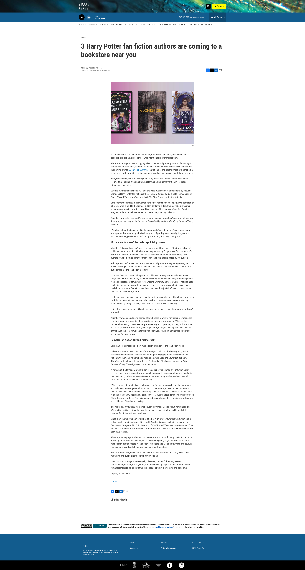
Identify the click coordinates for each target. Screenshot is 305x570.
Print (221, 69)
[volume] (89, 17)
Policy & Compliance (168, 548)
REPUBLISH (99, 526)
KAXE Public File (198, 543)
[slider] (92, 17)
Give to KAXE (117, 25)
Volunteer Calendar (189, 25)
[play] (82, 17)
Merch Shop (207, 25)
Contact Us (134, 548)
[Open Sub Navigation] (85, 25)
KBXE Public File (198, 548)
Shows (103, 25)
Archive (164, 543)
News (81, 25)
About (132, 25)
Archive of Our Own (138, 170)
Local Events (146, 25)
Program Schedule (167, 25)
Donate (220, 6)
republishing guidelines (164, 527)
